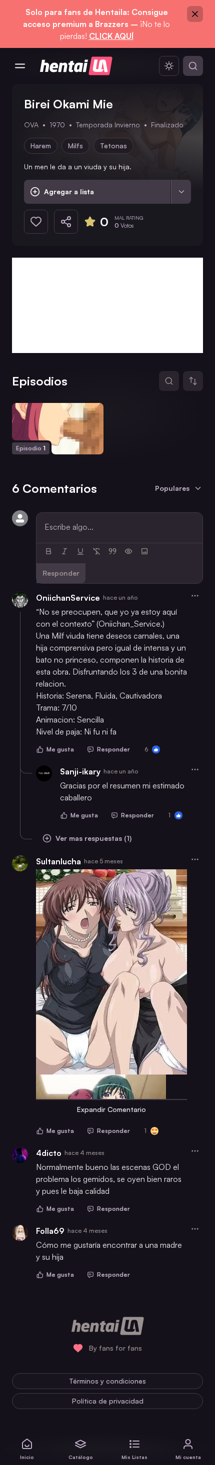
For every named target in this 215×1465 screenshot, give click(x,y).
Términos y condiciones (107, 1381)
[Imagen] (144, 551)
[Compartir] (66, 222)
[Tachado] (96, 551)
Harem (40, 145)
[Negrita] (48, 551)
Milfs (75, 145)
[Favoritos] (36, 222)
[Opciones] (195, 596)
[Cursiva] (64, 551)
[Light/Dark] (169, 66)
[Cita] (112, 551)
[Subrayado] (80, 551)
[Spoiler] (128, 551)
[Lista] (181, 192)
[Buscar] (193, 66)
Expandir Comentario (111, 1109)
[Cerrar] (195, 14)
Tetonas (113, 145)
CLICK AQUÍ (111, 36)
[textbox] (119, 527)
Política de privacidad (108, 1401)
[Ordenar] (193, 381)
